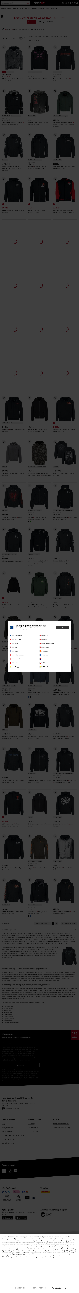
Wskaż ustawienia (59, 1288)
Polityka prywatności (54, 1257)
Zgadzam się (20, 1288)
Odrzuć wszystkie (39, 1288)
